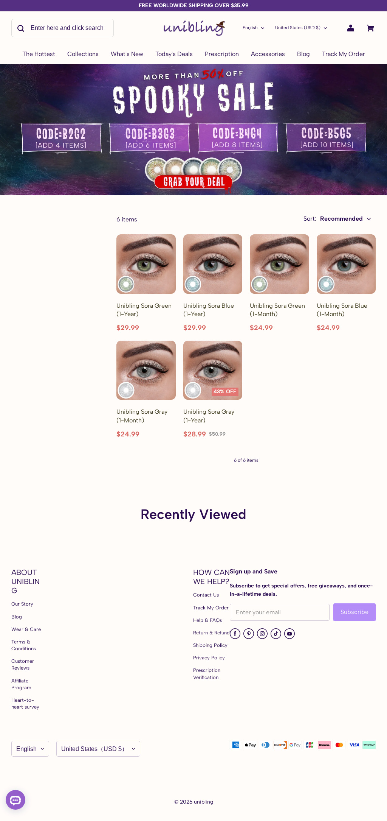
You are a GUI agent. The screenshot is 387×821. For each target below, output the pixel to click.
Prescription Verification (206, 673)
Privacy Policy (209, 658)
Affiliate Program (21, 684)
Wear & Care (26, 629)
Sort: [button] (333, 218)
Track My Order (211, 608)
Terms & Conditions (23, 645)
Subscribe (354, 611)
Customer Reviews (22, 664)
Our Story (22, 604)
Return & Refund (211, 633)
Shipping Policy (210, 645)
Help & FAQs (207, 620)
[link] (83, 54)
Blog (16, 617)
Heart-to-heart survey (25, 703)
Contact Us (206, 595)
